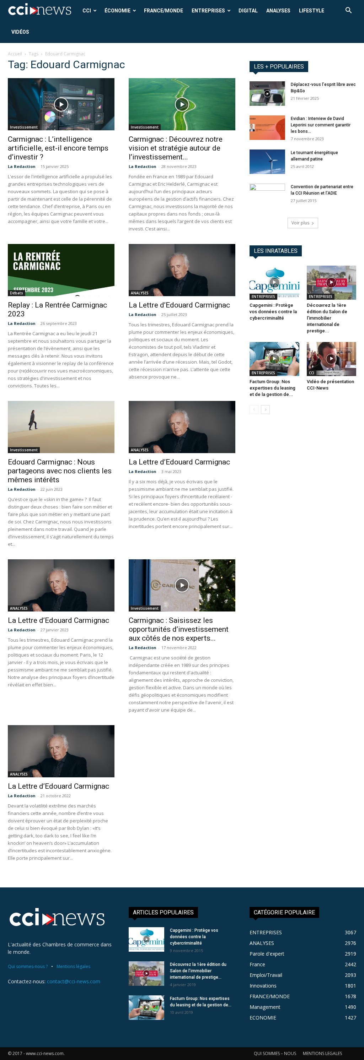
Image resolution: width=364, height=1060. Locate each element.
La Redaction (22, 166)
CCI (86, 10)
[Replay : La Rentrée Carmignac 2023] (61, 270)
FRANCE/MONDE (163, 10)
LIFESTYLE (311, 10)
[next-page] (265, 409)
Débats (16, 292)
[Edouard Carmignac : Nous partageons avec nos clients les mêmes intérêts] (61, 427)
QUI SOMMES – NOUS (275, 1053)
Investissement (24, 127)
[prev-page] (254, 409)
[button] (348, 11)
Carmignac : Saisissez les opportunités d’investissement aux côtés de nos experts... (179, 629)
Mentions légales (73, 966)
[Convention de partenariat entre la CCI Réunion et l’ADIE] (267, 196)
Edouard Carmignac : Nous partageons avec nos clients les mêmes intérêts (60, 471)
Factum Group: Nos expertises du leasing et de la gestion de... (272, 388)
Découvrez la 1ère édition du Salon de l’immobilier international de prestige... (327, 318)
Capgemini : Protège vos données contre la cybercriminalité (273, 312)
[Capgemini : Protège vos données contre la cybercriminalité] (274, 283)
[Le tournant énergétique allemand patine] (267, 162)
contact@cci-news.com (73, 981)
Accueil (15, 54)
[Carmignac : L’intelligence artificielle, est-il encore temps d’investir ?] (61, 104)
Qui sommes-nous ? (28, 966)
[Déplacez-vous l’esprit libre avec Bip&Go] (267, 93)
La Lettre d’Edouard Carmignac (179, 305)
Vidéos (20, 32)
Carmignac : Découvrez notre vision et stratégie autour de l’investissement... (176, 148)
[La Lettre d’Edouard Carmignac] (182, 270)
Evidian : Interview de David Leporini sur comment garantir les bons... (320, 125)
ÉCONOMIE (117, 10)
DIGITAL (248, 10)
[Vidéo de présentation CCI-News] (332, 359)
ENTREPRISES (208, 10)
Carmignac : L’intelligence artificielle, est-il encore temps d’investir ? (58, 148)
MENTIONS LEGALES (322, 1053)
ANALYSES (278, 10)
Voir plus (300, 223)
